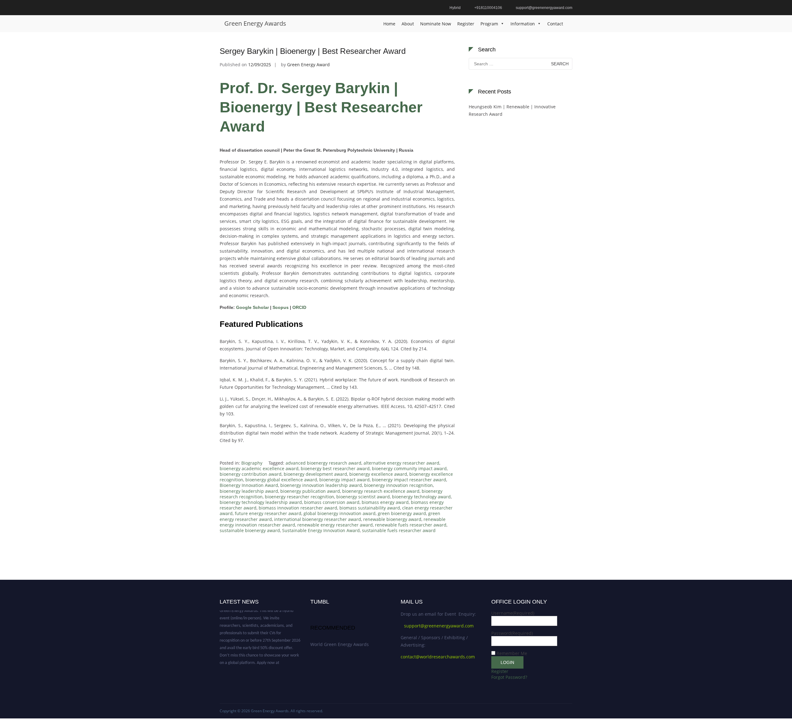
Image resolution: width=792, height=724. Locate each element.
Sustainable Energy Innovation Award (321, 530)
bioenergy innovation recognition (398, 485)
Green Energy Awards (255, 23)
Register (465, 24)
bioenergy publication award (310, 491)
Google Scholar (252, 307)
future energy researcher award (268, 513)
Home (389, 24)
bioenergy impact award (344, 480)
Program (489, 24)
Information (522, 24)
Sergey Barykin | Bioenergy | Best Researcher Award (313, 51)
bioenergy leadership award (249, 491)
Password (512, 633)
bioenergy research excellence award (381, 491)
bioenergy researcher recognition (299, 497)
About (408, 24)
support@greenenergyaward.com (439, 626)
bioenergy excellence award (378, 474)
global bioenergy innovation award (339, 513)
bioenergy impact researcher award (409, 480)
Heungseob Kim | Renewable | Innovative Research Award (512, 110)
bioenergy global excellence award (281, 480)
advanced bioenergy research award (323, 463)
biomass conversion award (331, 502)
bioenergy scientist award (363, 497)
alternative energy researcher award (401, 463)
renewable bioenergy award (392, 519)
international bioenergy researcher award (317, 519)
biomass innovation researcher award (298, 508)
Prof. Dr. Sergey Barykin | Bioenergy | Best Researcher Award (321, 107)
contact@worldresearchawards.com (438, 657)
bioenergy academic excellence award (259, 468)
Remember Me (512, 653)
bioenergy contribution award (251, 474)
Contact (555, 24)
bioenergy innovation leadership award (321, 485)
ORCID (298, 307)
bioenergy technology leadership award (261, 502)
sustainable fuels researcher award (399, 530)
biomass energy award (385, 502)
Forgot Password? (509, 677)
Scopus (281, 307)
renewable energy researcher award (335, 525)
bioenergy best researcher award (335, 468)
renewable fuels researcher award (410, 525)
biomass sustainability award (369, 508)
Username (512, 613)
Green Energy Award (308, 64)
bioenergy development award (315, 474)
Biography (251, 463)
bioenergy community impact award (409, 468)
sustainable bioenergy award (250, 530)
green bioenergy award (402, 513)
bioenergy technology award (421, 497)
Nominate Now (435, 24)
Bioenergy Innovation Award (249, 485)
